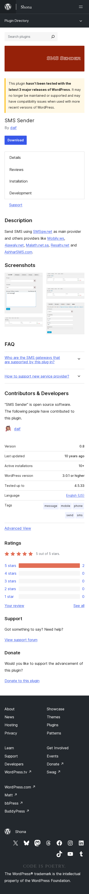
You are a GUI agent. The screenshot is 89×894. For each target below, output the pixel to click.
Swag (54, 772)
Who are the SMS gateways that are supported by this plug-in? (32, 360)
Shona (20, 831)
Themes (53, 717)
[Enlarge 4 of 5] (78, 294)
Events (52, 756)
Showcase (55, 709)
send (69, 515)
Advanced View (18, 528)
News (9, 717)
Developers (14, 764)
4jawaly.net (14, 245)
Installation (18, 181)
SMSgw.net (42, 231)
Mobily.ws (55, 238)
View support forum (21, 639)
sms (80, 515)
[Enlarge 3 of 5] (78, 279)
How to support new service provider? (37, 376)
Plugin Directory (17, 21)
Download (16, 140)
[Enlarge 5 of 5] (78, 308)
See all (78, 605)
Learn (9, 748)
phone (78, 506)
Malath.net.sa (37, 245)
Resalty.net (60, 245)
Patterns (54, 733)
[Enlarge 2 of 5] (36, 323)
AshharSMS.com (18, 252)
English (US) (75, 495)
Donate (55, 764)
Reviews (16, 169)
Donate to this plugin (22, 680)
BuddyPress (17, 811)
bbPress (14, 803)
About (10, 709)
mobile (65, 506)
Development (20, 193)
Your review (14, 605)
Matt (11, 795)
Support (15, 205)
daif (13, 127)
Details (15, 157)
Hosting (11, 725)
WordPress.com (20, 787)
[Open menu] (81, 7)
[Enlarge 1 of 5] (36, 279)
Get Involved (58, 748)
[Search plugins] (53, 36)
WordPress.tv (18, 772)
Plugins (52, 725)
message (50, 506)
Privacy (11, 733)
